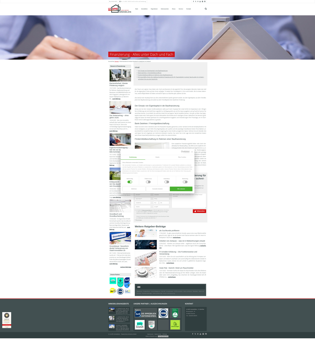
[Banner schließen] (192, 151)
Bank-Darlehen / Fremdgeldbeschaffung (149, 73)
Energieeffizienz (146, 291)
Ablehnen (134, 189)
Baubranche (139, 291)
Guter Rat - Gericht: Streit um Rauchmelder (176, 268)
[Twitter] (195, 1)
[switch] (148, 182)
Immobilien (144, 9)
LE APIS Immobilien (178, 291)
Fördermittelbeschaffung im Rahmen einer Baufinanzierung (155, 75)
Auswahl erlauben (157, 189)
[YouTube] (200, 1)
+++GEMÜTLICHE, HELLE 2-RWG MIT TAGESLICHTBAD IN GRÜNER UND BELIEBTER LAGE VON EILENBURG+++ (122, 311)
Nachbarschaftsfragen (147, 293)
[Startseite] (119, 9)
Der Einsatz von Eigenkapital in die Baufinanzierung (153, 71)
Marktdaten (195, 291)
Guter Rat (163, 291)
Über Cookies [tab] (182, 157)
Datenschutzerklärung (147, 210)
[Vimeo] (202, 1)
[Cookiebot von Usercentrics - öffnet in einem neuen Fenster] (182, 152)
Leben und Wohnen (187, 291)
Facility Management (155, 291)
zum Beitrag (116, 99)
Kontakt (188, 9)
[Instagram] (204, 1)
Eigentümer (154, 9)
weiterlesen (177, 237)
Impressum (150, 334)
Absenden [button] (201, 211)
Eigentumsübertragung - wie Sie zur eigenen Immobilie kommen (120, 150)
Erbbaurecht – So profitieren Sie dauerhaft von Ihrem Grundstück (120, 184)
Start (136, 9)
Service (181, 9)
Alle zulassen (181, 189)
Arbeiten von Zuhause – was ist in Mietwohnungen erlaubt (182, 241)
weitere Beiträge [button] (125, 267)
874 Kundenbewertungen (6, 324)
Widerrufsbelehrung (151, 336)
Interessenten (165, 9)
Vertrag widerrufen (163, 336)
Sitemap (117, 61)
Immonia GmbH (132, 334)
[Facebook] (193, 1)
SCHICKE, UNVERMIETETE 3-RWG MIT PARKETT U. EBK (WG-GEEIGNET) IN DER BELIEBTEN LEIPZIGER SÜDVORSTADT (122, 329)
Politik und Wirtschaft (157, 293)
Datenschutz (157, 334)
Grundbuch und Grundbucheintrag (117, 215)
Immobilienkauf (169, 291)
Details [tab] (158, 157)
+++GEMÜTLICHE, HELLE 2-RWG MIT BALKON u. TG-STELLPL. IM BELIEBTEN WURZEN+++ (122, 319)
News (173, 9)
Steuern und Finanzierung (169, 293)
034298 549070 (114, 1)
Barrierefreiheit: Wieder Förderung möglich (119, 84)
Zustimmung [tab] (133, 157)
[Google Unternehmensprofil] (197, 334)
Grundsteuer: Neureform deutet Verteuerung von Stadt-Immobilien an (119, 248)
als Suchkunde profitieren (169, 231)
